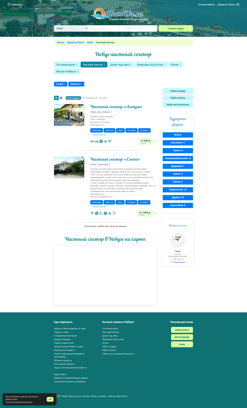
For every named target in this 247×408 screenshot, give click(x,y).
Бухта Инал (177, 205)
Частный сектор (94, 64)
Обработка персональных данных (71, 378)
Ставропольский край (65, 335)
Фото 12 (109, 202)
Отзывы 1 (144, 130)
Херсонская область (64, 350)
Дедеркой (177, 166)
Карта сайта (60, 374)
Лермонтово (178, 190)
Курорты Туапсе (75, 42)
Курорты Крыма (62, 339)
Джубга (178, 197)
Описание (96, 130)
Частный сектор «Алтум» (116, 106)
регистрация (182, 337)
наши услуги (182, 330)
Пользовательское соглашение (70, 381)
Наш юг (60, 42)
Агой (178, 135)
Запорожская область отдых (68, 346)
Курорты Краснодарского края (70, 328)
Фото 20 (109, 130)
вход (182, 344)
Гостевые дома (66, 64)
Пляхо (177, 174)
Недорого (76, 84)
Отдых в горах (61, 332)
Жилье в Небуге (67, 71)
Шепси (178, 182)
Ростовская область (64, 364)
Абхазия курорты (63, 360)
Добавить (226, 4)
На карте (131, 130)
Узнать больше (99, 134)
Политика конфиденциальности (19, 402)
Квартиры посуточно (151, 64)
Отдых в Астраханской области (70, 367)
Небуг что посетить (177, 105)
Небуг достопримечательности (118, 353)
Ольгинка (178, 143)
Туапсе (178, 150)
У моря (60, 84)
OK (50, 399)
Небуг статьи (177, 98)
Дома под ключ (121, 64)
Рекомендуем (73, 98)
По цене (103, 98)
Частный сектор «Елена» (115, 159)
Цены (120, 130)
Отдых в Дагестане (64, 343)
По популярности (89, 98)
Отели (176, 64)
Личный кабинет (206, 4)
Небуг (90, 42)
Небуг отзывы (177, 91)
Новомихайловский (178, 158)
